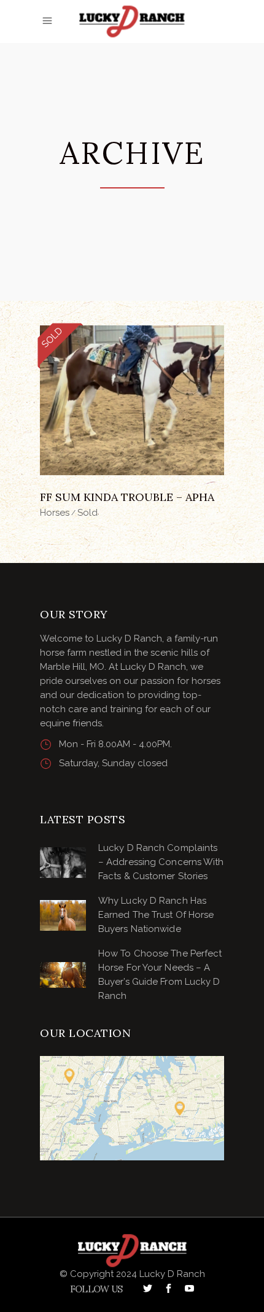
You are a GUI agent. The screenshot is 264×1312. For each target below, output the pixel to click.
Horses (54, 512)
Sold (87, 512)
